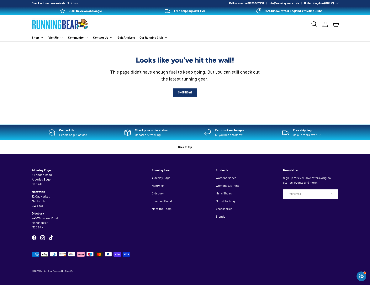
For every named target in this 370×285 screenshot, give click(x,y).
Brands (220, 216)
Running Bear (45, 271)
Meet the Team (162, 208)
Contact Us (100, 37)
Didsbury (158, 193)
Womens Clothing (228, 185)
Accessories (224, 208)
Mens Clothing (225, 201)
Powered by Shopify (63, 271)
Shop (35, 37)
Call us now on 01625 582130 (246, 3)
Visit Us (53, 37)
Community (76, 37)
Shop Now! (185, 92)
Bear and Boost (162, 201)
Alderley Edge (161, 178)
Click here (72, 3)
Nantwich (158, 185)
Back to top (185, 147)
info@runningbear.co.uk (284, 3)
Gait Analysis (126, 37)
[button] (336, 24)
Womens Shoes (226, 178)
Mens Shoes (224, 193)
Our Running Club (151, 37)
